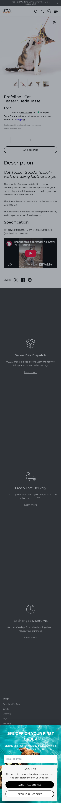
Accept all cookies (29, 785)
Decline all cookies (30, 794)
